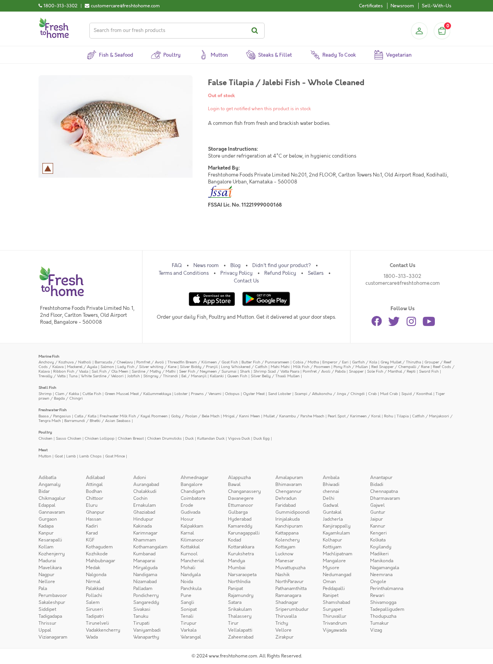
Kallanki (217, 376)
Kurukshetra (241, 554)
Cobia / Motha (306, 362)
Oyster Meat (254, 394)
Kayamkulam (336, 533)
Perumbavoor (53, 595)
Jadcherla (333, 519)
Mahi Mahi (280, 367)
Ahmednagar (194, 477)
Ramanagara (288, 595)
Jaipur (376, 519)
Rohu (388, 416)
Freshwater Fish (53, 410)
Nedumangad (337, 575)
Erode (187, 505)
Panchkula (191, 588)
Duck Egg (261, 438)
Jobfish (133, 376)
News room (206, 265)
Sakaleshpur (52, 602)
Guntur (377, 512)
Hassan (93, 519)
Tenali (187, 616)
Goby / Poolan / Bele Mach (195, 416)
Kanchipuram (289, 526)
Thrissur (47, 623)
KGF (90, 540)
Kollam (46, 547)
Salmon (107, 367)
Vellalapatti (240, 630)
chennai (331, 491)
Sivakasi (141, 609)
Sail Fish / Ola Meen (110, 371)
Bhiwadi (331, 484)
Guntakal (332, 512)
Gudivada (190, 512)
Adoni (139, 477)
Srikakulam (240, 609)
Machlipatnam (337, 554)
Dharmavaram (385, 498)
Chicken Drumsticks (164, 438)
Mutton (45, 456)
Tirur (233, 623)
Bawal (234, 484)
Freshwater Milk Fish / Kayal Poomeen (134, 416)
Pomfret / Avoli (150, 362)
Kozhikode (97, 554)
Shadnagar (286, 602)
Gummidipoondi (292, 512)
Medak (93, 568)
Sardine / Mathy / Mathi (154, 371)
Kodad (234, 540)
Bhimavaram (288, 484)
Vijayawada (335, 630)
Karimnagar (145, 533)
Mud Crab (389, 394)
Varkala (188, 630)
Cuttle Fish (91, 394)
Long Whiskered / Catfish (244, 367)
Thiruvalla (286, 616)
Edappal (47, 505)
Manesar (284, 561)
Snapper (356, 371)
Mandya (236, 561)
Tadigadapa (50, 616)
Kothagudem (99, 547)
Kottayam (285, 547)
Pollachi (94, 595)
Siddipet (47, 609)
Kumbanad (144, 554)
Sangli (187, 602)
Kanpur (46, 533)
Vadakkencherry (103, 630)
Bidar (44, 491)
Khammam (144, 540)
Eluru (91, 505)
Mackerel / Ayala (82, 367)
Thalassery (240, 616)
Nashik (282, 575)
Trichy (281, 623)
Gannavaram (52, 512)
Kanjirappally (336, 526)
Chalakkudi (144, 491)
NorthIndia (239, 581)
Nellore (47, 581)
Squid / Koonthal (416, 394)
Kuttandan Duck (211, 438)
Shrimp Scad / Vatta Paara (276, 371)
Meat (43, 450)
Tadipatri (95, 616)
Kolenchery (287, 540)
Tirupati (141, 623)
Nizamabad (145, 581)
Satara (234, 602)
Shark (245, 371)
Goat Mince (115, 456)
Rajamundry (240, 595)
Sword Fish (429, 371)
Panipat (235, 588)
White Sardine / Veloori (102, 376)
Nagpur (46, 575)
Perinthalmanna (386, 588)
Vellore (283, 630)
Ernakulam (144, 505)
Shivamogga (383, 602)
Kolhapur (332, 540)
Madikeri (379, 554)
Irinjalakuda (287, 519)
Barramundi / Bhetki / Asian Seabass (97, 421)
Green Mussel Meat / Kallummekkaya (138, 394)
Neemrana (381, 575)
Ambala (331, 477)
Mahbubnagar (100, 561)
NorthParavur (289, 581)
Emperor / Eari (335, 362)
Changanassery (244, 491)
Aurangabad (146, 484)
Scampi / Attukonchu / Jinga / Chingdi (330, 394)
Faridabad (285, 505)
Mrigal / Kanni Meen (241, 416)
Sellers (316, 273)
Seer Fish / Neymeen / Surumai (207, 371)
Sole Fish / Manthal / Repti (391, 371)
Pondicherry (146, 595)
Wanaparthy (146, 637)
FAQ (177, 265)
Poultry (45, 432)
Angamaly (49, 484)
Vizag (376, 630)
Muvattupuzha (290, 568)
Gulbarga (238, 512)
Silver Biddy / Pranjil (199, 367)
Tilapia (403, 416)
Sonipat (189, 609)
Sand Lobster (279, 394)
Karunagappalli (244, 533)
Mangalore (334, 561)
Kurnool (189, 554)
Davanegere (241, 498)
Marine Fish (49, 356)
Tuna (73, 376)
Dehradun (286, 498)
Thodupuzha (383, 616)
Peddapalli (334, 588)
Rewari (377, 595)
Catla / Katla (85, 416)
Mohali (188, 568)
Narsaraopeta (242, 575)
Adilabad (95, 477)
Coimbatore (193, 498)
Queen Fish (237, 376)
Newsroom (402, 6)
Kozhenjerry (52, 554)
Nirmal (93, 581)
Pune (186, 595)
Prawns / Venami (206, 394)
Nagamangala (384, 568)
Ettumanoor (240, 505)
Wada (92, 637)
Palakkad (95, 588)
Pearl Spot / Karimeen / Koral (354, 416)
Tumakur (379, 623)
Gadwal (331, 505)
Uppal (45, 630)
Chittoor (94, 498)
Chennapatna (384, 491)
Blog (235, 265)
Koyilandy (380, 547)
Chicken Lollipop (99, 438)
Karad (92, 533)
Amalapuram (289, 477)
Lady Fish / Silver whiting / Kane (146, 367)
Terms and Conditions (184, 273)
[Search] (256, 30)
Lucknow (284, 554)
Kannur (377, 526)
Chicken (45, 438)
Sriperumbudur (292, 609)
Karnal (187, 533)
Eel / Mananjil (193, 376)
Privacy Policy (236, 273)
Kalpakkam (192, 526)
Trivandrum (335, 623)
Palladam (143, 588)
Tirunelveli (97, 623)
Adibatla (47, 477)
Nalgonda (96, 575)
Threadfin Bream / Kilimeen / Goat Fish (203, 362)
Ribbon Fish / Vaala (70, 371)
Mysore (331, 568)
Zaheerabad (240, 637)
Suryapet (332, 609)
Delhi (328, 498)
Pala (43, 588)
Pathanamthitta (291, 588)
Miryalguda (145, 568)
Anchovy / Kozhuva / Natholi (65, 362)
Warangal (191, 637)
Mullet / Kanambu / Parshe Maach (293, 416)
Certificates (371, 6)
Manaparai (144, 561)
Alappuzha (239, 477)
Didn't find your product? (281, 265)
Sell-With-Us (436, 6)
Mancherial (192, 561)
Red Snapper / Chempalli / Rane (400, 367)
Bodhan (94, 491)
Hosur (187, 519)
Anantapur (381, 477)
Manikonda (381, 561)
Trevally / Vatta (52, 376)
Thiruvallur (334, 616)
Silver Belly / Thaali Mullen (275, 376)
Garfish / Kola (364, 362)
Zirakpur (284, 637)
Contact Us (246, 280)
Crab (372, 394)
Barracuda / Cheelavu (114, 362)
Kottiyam (332, 547)
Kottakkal (190, 547)
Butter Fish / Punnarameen (265, 362)
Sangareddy (146, 602)
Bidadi (376, 484)
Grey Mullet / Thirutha (401, 362)
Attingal (94, 484)
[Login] (419, 30)
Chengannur (288, 491)
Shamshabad (336, 602)
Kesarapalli (50, 540)
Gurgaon (48, 519)
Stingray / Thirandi (160, 376)
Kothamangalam (150, 547)
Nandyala (191, 575)
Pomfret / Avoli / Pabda (324, 371)
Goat (59, 456)
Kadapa (46, 526)
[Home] (54, 20)
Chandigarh (193, 491)
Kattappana (286, 533)
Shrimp (45, 394)
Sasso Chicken (68, 438)
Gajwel (377, 505)
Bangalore (192, 484)
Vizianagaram (53, 637)
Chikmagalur (52, 498)
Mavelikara (50, 568)
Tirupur (188, 623)
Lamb (71, 456)
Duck (189, 438)
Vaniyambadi (147, 630)
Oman (329, 581)
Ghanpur (95, 512)
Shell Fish (47, 387)
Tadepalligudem (387, 609)
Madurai (47, 561)
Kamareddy (240, 526)
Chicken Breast (131, 438)
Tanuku (140, 616)
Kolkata (378, 540)
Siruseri (94, 609)
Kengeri (378, 533)
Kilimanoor (192, 540)
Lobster (181, 394)
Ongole (378, 581)
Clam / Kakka (67, 394)
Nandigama (145, 575)
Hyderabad (240, 519)
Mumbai (236, 568)
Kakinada (142, 526)
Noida (187, 581)
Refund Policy (280, 273)
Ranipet (331, 595)
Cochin (140, 498)
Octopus (232, 394)
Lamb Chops (90, 456)
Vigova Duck (239, 438)
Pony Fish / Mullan (351, 367)
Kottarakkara (241, 547)
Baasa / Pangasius (55, 416)
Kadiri (92, 526)
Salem (93, 602)
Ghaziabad (144, 512)
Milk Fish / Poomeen (311, 367)
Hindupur (143, 519)
